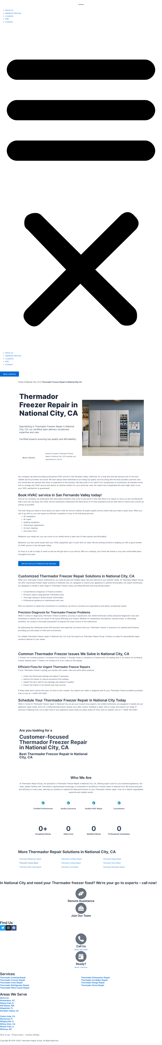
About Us (9, 10)
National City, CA (32, 382)
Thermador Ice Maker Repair (94, 980)
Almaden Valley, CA (9, 1011)
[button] (81, 188)
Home (20, 382)
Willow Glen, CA (7, 1024)
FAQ (7, 19)
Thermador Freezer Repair (12, 980)
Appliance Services (13, 13)
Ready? (81, 964)
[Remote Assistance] (81, 893)
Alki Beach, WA (7, 1005)
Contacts (9, 22)
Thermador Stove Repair (92, 985)
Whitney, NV (6, 1029)
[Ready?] (81, 956)
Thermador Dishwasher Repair (95, 977)
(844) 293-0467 (54, 462)
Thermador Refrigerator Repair (14, 985)
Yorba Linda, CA (7, 1016)
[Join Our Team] (81, 908)
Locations (9, 16)
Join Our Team (81, 915)
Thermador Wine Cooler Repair (14, 988)
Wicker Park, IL (7, 1026)
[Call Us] (81, 938)
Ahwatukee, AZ (7, 1000)
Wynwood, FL (6, 1019)
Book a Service (81, 967)
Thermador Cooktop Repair (13, 977)
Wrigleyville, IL (7, 1021)
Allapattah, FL (6, 1008)
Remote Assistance (81, 901)
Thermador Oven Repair (11, 982)
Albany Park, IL (7, 1003)
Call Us (81, 946)
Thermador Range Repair (93, 982)
